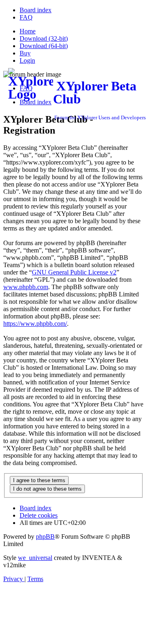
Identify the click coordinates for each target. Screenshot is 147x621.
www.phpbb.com (25, 286)
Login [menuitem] (27, 60)
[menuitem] (35, 10)
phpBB (45, 536)
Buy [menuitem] (25, 53)
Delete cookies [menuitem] (39, 515)
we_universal (35, 557)
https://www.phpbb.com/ (35, 323)
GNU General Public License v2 (74, 272)
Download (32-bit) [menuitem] (44, 38)
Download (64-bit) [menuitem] (44, 45)
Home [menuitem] (28, 31)
